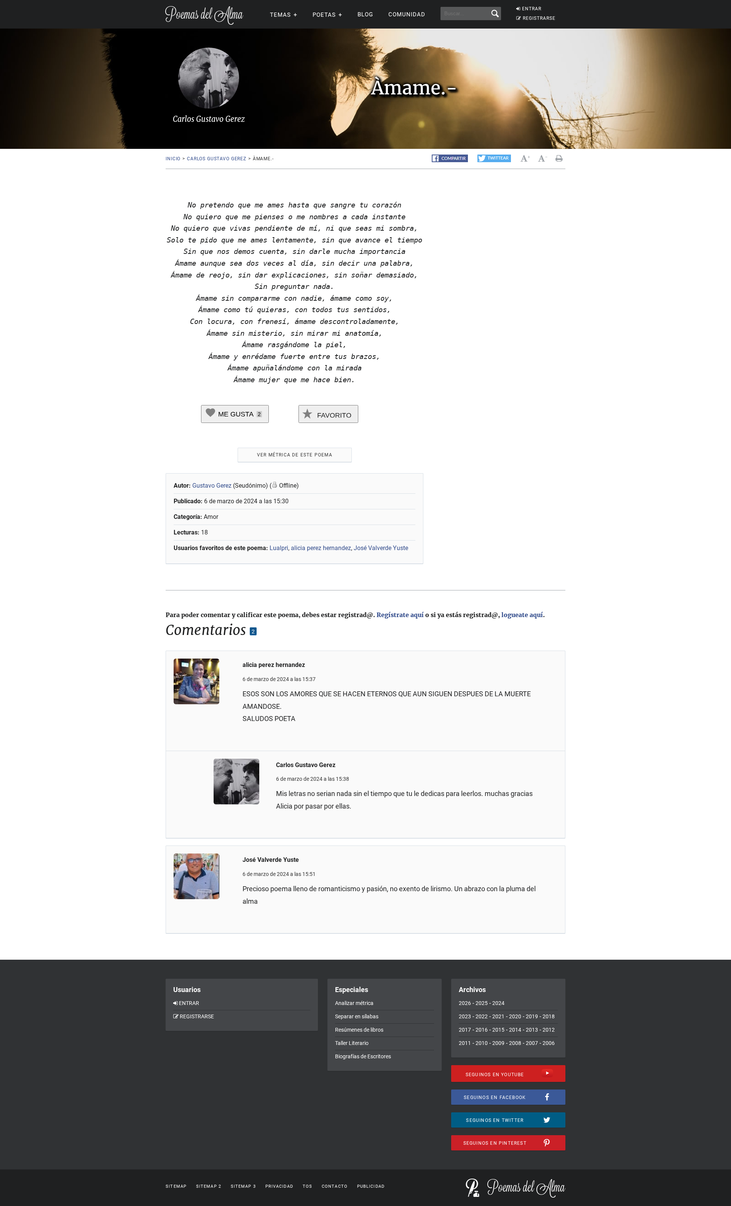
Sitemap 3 (243, 1186)
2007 (532, 1043)
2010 (482, 1043)
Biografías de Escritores (363, 1056)
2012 (549, 1029)
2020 (515, 1016)
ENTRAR (531, 8)
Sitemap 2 (208, 1186)
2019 (532, 1016)
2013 (532, 1029)
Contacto (335, 1186)
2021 (498, 1016)
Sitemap (176, 1186)
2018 (549, 1016)
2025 (482, 1003)
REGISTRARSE (539, 18)
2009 (498, 1043)
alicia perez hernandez (321, 548)
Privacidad (279, 1186)
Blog (365, 14)
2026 (465, 1003)
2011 (465, 1043)
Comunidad (406, 14)
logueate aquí (522, 615)
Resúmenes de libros (359, 1029)
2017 (465, 1029)
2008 (515, 1043)
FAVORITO (333, 415)
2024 (498, 1003)
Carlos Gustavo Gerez (216, 158)
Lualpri (279, 548)
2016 (482, 1029)
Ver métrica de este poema (294, 455)
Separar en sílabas (356, 1016)
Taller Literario (352, 1043)
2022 (482, 1016)
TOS (307, 1186)
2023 (465, 1016)
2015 (498, 1029)
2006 (549, 1043)
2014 (515, 1029)
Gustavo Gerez (211, 485)
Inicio (173, 158)
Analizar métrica (354, 1003)
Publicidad (371, 1186)
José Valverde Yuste (381, 548)
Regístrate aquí (400, 615)
